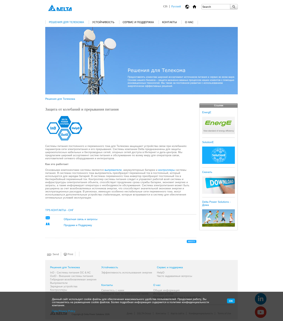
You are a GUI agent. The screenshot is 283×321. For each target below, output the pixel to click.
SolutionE (208, 142)
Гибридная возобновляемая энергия (73, 279)
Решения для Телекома (66, 22)
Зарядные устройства (63, 286)
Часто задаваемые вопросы (174, 275)
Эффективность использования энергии (126, 272)
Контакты (169, 22)
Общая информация (166, 290)
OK (231, 301)
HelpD (160, 272)
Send (55, 254)
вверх (191, 241)
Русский (172, 6)
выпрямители (113, 169)
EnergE (206, 112)
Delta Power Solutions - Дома (216, 203)
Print (70, 254)
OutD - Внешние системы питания (71, 275)
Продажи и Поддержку (78, 225)
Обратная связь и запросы (80, 219)
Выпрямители (59, 282)
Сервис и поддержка (138, 22)
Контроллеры (58, 289)
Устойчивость (103, 22)
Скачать (207, 171)
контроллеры (166, 169)
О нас (189, 22)
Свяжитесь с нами (112, 290)
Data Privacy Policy (63, 311)
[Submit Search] (234, 6)
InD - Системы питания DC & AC (70, 272)
